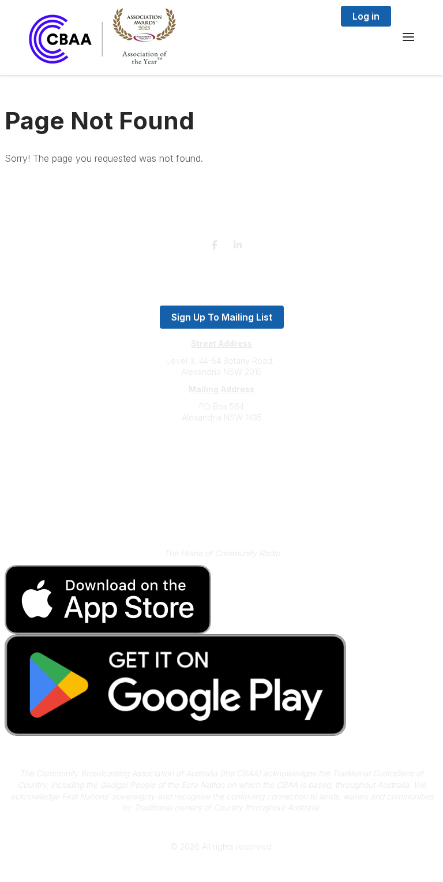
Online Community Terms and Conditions (221, 515)
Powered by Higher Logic (221, 867)
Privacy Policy (222, 498)
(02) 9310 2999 (221, 452)
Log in (366, 16)
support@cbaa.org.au (222, 463)
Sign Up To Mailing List (221, 317)
